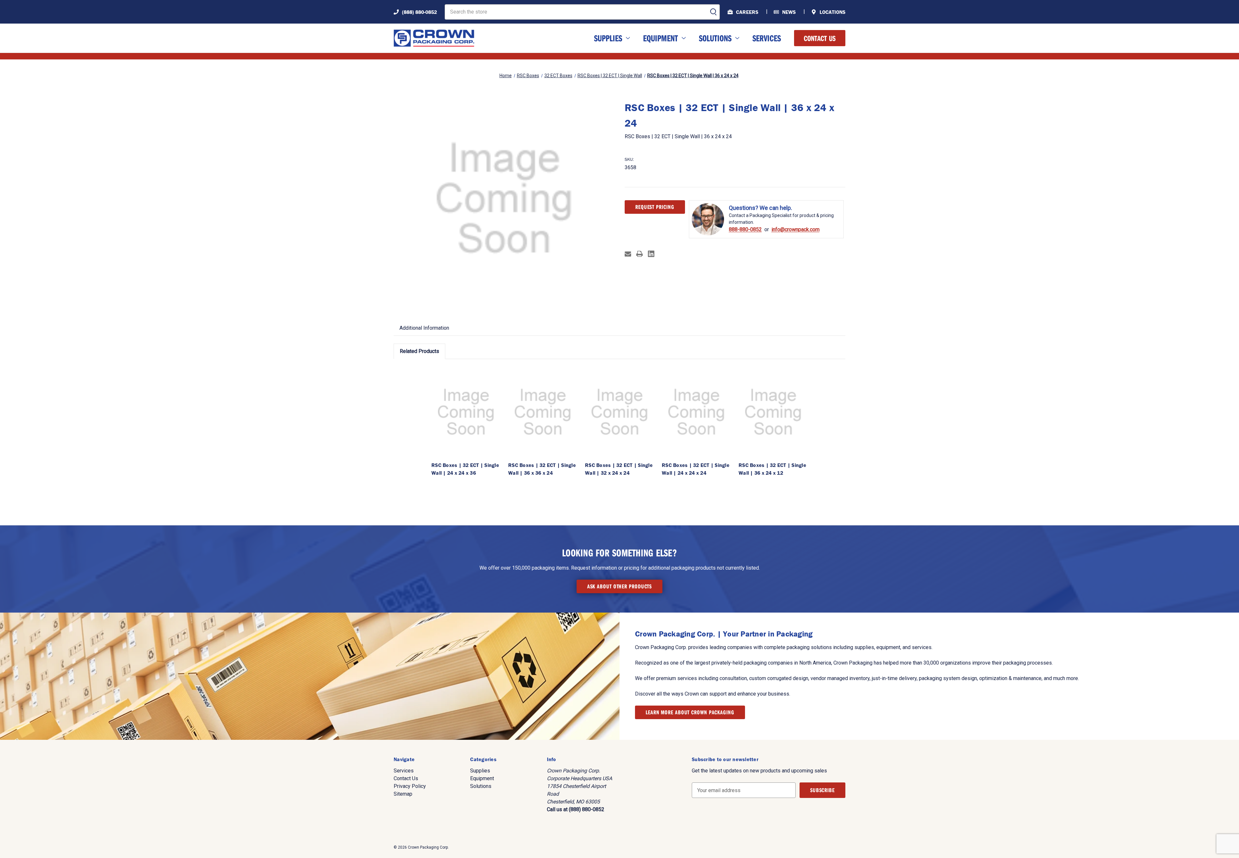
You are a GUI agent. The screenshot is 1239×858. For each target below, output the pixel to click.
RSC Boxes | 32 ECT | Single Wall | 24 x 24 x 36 (465, 469)
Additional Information (424, 328)
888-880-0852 (745, 229)
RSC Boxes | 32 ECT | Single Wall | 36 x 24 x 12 (772, 469)
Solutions (715, 38)
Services (766, 38)
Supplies (608, 38)
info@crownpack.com (795, 229)
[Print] (639, 254)
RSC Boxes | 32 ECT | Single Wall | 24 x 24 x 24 (696, 469)
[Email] (628, 254)
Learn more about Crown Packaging (690, 712)
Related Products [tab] (419, 351)
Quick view (466, 412)
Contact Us (820, 38)
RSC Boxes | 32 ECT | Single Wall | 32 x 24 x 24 (619, 469)
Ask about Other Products (619, 586)
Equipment (660, 38)
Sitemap (403, 794)
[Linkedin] (651, 254)
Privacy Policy (410, 786)
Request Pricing (654, 207)
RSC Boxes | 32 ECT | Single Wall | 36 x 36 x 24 (542, 469)
